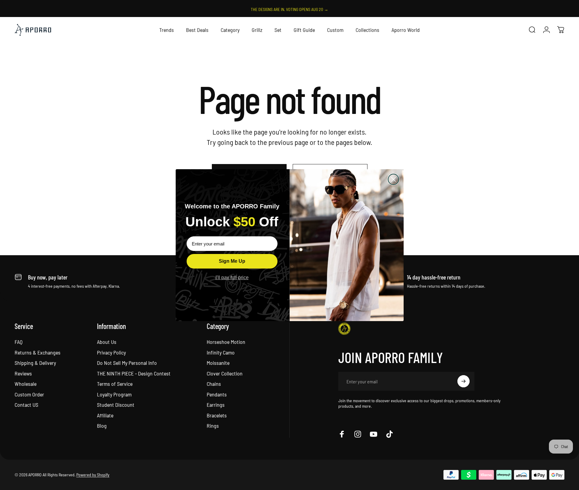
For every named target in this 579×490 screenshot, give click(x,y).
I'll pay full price (232, 277)
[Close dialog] (393, 179)
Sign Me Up (232, 261)
